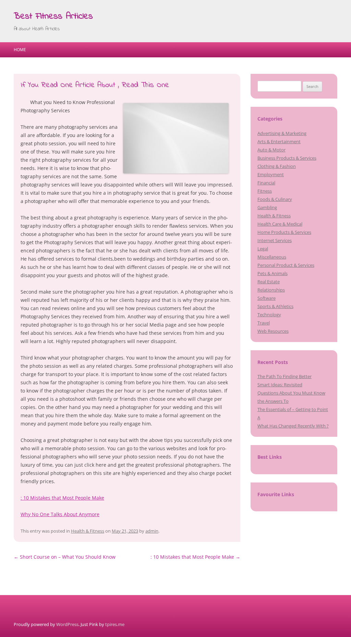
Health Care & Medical (279, 224)
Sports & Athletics (275, 306)
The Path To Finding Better (284, 376)
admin (151, 531)
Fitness (264, 191)
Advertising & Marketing (281, 133)
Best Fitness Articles (53, 16)
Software (266, 298)
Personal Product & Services (285, 265)
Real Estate (268, 281)
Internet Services (274, 240)
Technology (269, 314)
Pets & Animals (272, 273)
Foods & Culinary (274, 199)
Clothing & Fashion (276, 166)
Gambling (267, 207)
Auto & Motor (271, 150)
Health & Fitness (87, 531)
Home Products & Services (284, 232)
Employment (270, 174)
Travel (263, 323)
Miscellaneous (271, 257)
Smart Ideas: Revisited (279, 385)
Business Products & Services (286, 158)
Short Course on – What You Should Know (65, 557)
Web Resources (273, 331)
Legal (262, 249)
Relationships (271, 290)
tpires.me (114, 624)
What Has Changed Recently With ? (293, 426)
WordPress (67, 624)
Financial (266, 183)
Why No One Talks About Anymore (60, 514)
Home (20, 50)
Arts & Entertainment (279, 141)
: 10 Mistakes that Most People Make (62, 497)
